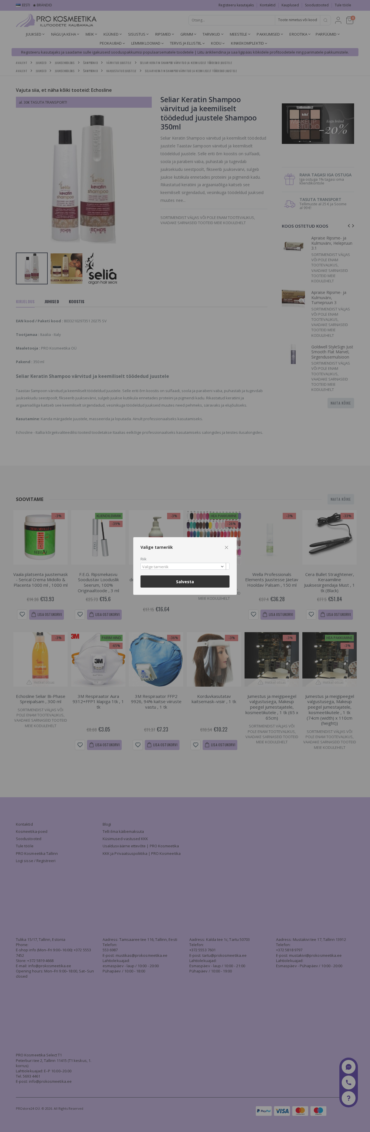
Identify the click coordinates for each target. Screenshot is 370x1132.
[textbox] (183, 567)
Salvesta (185, 581)
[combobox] (185, 566)
